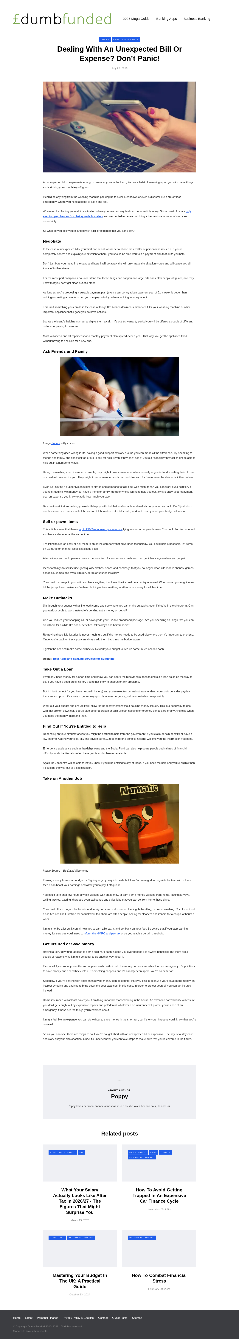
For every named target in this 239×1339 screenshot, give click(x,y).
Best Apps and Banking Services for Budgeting (83, 658)
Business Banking (197, 19)
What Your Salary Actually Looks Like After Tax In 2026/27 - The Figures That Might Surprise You (80, 1201)
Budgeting (57, 1238)
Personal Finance (125, 40)
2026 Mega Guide (136, 19)
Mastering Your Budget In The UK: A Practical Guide (80, 1281)
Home (17, 1317)
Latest (28, 1317)
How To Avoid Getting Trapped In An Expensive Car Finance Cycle (159, 1195)
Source (55, 443)
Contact (103, 1317)
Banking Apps (166, 19)
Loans (105, 40)
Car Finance (137, 1152)
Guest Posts (120, 1317)
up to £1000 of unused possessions (100, 529)
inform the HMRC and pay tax (102, 933)
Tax (81, 1152)
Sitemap (137, 1317)
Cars (153, 1152)
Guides (165, 1152)
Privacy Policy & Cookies (78, 1317)
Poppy (119, 1096)
